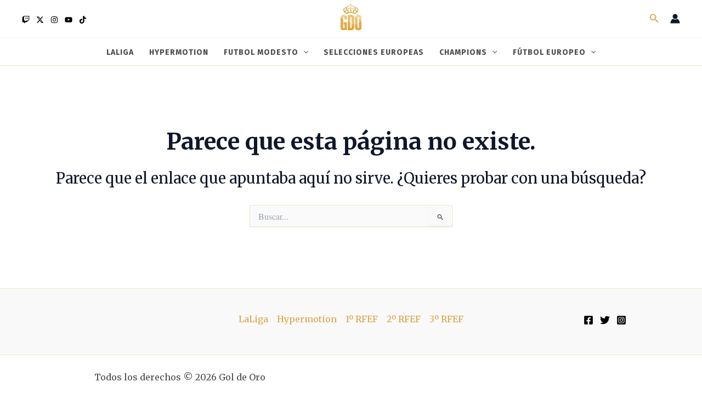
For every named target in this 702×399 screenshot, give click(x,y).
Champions (463, 52)
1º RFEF (362, 319)
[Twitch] (26, 20)
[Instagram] (54, 20)
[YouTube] (68, 20)
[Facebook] (588, 320)
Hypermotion (178, 52)
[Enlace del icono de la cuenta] (675, 19)
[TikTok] (83, 20)
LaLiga (120, 52)
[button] (654, 19)
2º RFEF (404, 319)
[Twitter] (40, 20)
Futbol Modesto (261, 52)
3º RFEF (446, 319)
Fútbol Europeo (549, 52)
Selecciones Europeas (374, 52)
